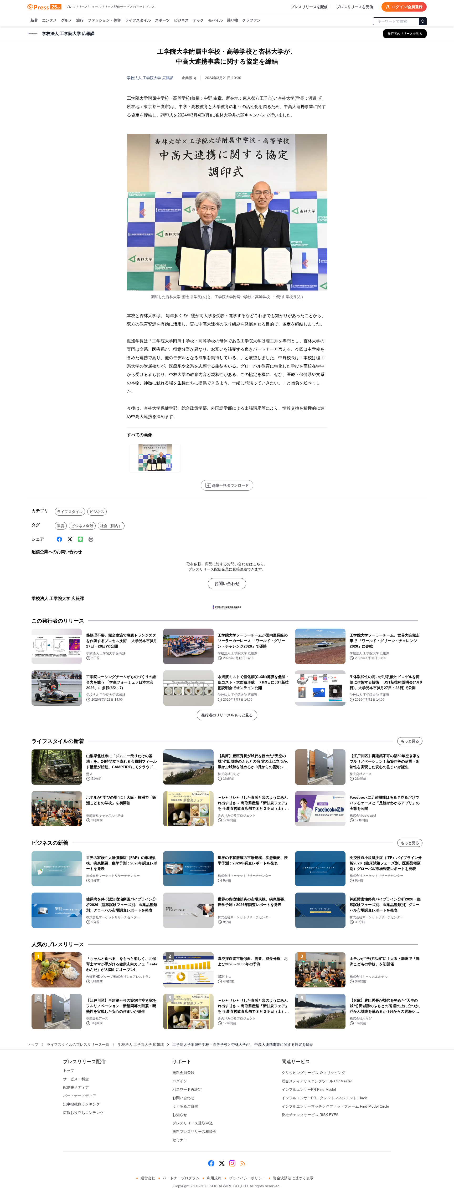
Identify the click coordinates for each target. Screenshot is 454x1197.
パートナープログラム (181, 1178)
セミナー (179, 1140)
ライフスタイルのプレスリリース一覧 (78, 1044)
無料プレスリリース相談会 (194, 1131)
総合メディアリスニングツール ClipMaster (317, 1081)
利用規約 (214, 1178)
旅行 (80, 20)
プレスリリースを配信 (309, 7)
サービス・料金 (76, 1079)
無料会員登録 (183, 1073)
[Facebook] (59, 539)
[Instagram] (232, 1163)
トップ (32, 1044)
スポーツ (162, 20)
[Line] (80, 539)
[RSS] (243, 1163)
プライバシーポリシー (247, 1178)
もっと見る (410, 741)
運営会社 (148, 1178)
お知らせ (179, 1115)
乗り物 (232, 20)
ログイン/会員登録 (407, 7)
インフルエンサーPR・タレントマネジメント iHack (324, 1098)
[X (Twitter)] (70, 539)
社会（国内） (111, 526)
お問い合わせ (227, 583)
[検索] (423, 21)
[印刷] (91, 539)
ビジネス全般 (82, 526)
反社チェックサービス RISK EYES (310, 1115)
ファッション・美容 (104, 20)
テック (198, 20)
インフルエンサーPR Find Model (309, 1089)
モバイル (215, 20)
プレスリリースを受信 (354, 7)
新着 (34, 20)
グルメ (66, 20)
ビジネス (181, 20)
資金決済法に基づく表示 (293, 1178)
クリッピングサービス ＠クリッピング (313, 1073)
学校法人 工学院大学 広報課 (150, 78)
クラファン (251, 20)
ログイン (179, 1081)
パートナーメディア (79, 1096)
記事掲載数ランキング (81, 1104)
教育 (60, 526)
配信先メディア (76, 1087)
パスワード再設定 (187, 1089)
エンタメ (49, 20)
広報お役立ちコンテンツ (83, 1113)
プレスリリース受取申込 (192, 1123)
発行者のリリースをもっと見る (227, 715)
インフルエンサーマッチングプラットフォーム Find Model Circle (335, 1106)
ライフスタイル (138, 20)
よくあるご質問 (185, 1106)
